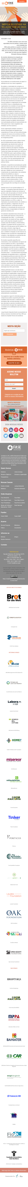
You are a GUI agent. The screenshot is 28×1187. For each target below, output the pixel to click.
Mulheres (3, 488)
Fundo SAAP (17, 516)
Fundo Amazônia (14, 807)
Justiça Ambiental (19, 486)
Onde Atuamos (6, 494)
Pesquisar (10, 334)
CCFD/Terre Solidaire (14, 646)
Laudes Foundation (14, 904)
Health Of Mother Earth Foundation (14, 749)
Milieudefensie (14, 788)
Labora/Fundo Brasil (14, 711)
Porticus (14, 846)
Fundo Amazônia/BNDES (14, 1007)
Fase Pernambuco (5, 502)
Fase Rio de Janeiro (19, 502)
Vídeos (3, 527)
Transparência (4, 477)
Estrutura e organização (20, 474)
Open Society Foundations (14, 961)
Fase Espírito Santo (6, 500)
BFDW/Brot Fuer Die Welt (14, 607)
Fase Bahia (17, 497)
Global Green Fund (14, 884)
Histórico (3, 472)
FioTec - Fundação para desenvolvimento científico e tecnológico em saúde (14, 1144)
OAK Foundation (14, 923)
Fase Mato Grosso (19, 500)
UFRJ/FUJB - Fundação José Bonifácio (14, 1164)
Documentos (17, 527)
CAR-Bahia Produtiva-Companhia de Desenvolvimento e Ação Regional (14, 1066)
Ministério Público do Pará (14, 1026)
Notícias (3, 537)
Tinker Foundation (14, 826)
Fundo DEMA (4, 516)
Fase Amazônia (5, 497)
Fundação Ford (14, 626)
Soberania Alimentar (19, 488)
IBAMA (14, 1124)
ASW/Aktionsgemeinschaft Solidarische (14, 672)
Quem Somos (6, 468)
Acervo (3, 521)
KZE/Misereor (14, 769)
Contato (4, 545)
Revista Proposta (5, 525)
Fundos (3, 512)
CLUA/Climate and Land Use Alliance (14, 691)
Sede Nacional (18, 505)
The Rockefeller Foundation (14, 865)
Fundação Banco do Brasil (14, 1105)
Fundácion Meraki (14, 942)
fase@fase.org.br (15, 563)
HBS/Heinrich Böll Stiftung (14, 730)
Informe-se (5, 533)
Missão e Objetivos (6, 474)
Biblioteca (17, 525)
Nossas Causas (7, 482)
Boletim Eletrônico (5, 539)
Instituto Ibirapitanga (14, 988)
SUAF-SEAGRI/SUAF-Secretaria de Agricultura (14, 1085)
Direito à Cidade (5, 486)
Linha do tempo (18, 472)
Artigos (16, 537)
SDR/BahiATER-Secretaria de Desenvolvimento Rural (14, 1046)
